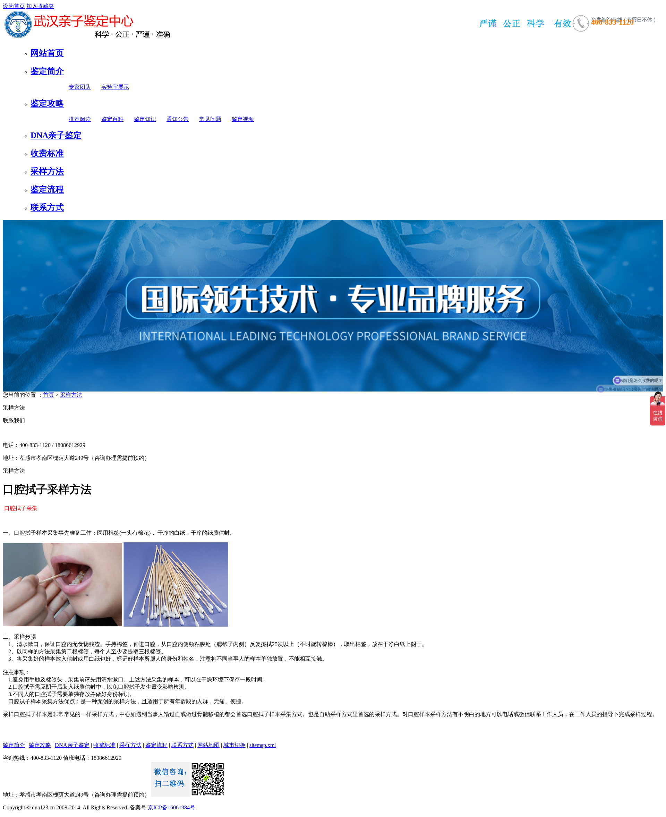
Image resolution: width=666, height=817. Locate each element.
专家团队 (80, 87)
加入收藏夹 (40, 6)
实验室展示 (115, 87)
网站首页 (47, 53)
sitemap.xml (262, 745)
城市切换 (234, 745)
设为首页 (14, 6)
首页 (48, 395)
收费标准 (47, 153)
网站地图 (208, 745)
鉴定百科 (112, 119)
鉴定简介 (47, 71)
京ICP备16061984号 (171, 807)
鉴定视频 (243, 119)
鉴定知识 (145, 119)
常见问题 (210, 119)
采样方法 (47, 171)
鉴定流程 (47, 189)
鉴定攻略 (47, 103)
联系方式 (47, 207)
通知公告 (177, 119)
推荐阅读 (80, 119)
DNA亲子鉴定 (56, 135)
